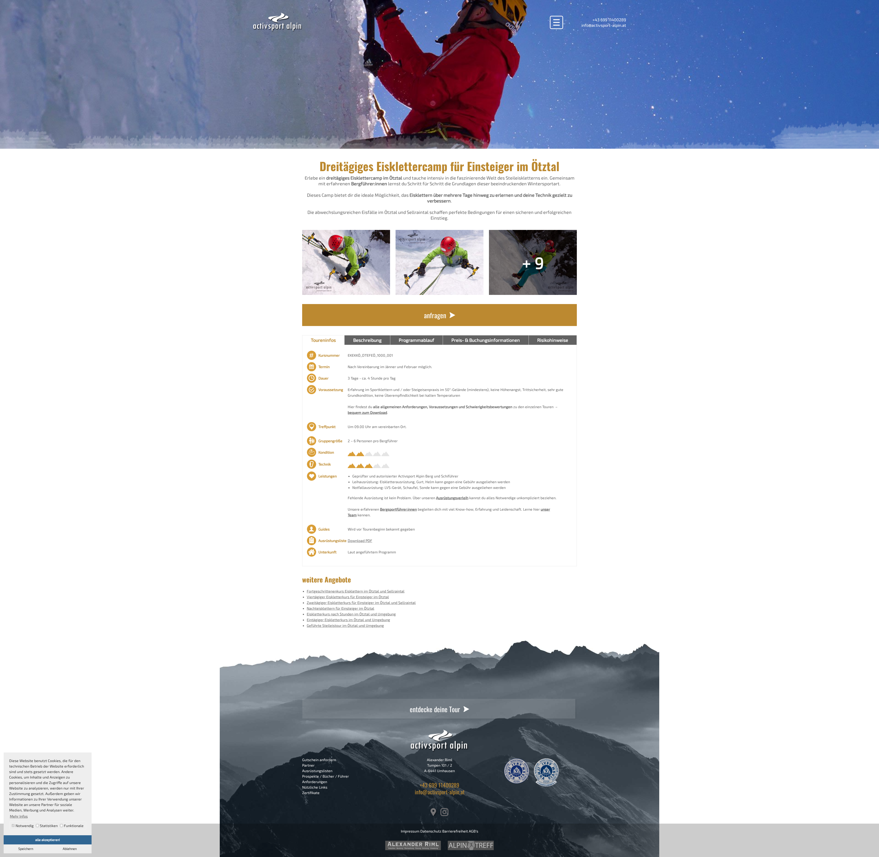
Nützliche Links (314, 787)
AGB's (473, 831)
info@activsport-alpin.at (603, 25)
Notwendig (24, 825)
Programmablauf (416, 340)
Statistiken (48, 825)
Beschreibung (367, 340)
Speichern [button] (25, 849)
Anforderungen (314, 781)
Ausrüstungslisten (317, 770)
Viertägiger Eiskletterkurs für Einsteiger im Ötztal (348, 597)
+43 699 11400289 (609, 19)
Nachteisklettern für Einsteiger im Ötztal (340, 608)
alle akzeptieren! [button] (47, 840)
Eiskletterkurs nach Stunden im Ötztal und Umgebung (351, 614)
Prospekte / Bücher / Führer (325, 776)
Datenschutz (430, 831)
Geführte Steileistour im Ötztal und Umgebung (345, 625)
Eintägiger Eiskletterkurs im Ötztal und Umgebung (348, 619)
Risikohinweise (552, 340)
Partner (308, 765)
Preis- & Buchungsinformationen (485, 340)
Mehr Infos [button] (19, 816)
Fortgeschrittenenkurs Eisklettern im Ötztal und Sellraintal (355, 591)
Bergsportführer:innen (398, 509)
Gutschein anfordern (319, 759)
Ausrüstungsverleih (452, 498)
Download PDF (360, 540)
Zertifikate (311, 792)
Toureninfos (323, 340)
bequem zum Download (367, 412)
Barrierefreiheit (455, 831)
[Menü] (556, 22)
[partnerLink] (413, 845)
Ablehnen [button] (70, 849)
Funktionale (73, 825)
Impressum (410, 831)
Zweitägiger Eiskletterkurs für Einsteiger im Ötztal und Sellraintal (361, 602)
